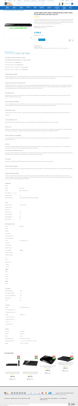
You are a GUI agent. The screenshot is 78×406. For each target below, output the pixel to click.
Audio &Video (35, 7)
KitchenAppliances (21, 7)
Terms (53, 394)
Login (72, 0)
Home (5, 0)
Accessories (17, 53)
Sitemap (64, 394)
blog (56, 394)
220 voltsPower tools (49, 7)
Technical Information (9, 53)
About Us (10, 0)
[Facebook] (12, 393)
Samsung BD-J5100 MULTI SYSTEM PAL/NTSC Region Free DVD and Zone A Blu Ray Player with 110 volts (65, 363)
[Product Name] (12, 363)
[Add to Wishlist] (69, 40)
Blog (14, 0)
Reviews (27, 53)
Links (62, 394)
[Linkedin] (17, 393)
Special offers (36, 394)
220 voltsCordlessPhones (64, 8)
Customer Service (43, 394)
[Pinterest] (22, 393)
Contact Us (19, 0)
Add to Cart (42, 39)
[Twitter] (15, 393)
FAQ (11, 394)
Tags (23, 53)
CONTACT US (67, 3)
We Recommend (30, 394)
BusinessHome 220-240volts (57, 8)
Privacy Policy (49, 394)
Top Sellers (25, 394)
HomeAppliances (14, 7)
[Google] (20, 393)
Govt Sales (15, 394)
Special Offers (26, 0)
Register (67, 0)
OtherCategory (70, 7)
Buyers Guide (33, 0)
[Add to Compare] (72, 40)
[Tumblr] (25, 393)
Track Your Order (41, 0)
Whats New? (20, 394)
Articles (58, 394)
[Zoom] (31, 38)
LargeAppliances (7, 7)
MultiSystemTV (28, 7)
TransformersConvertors (41, 7)
